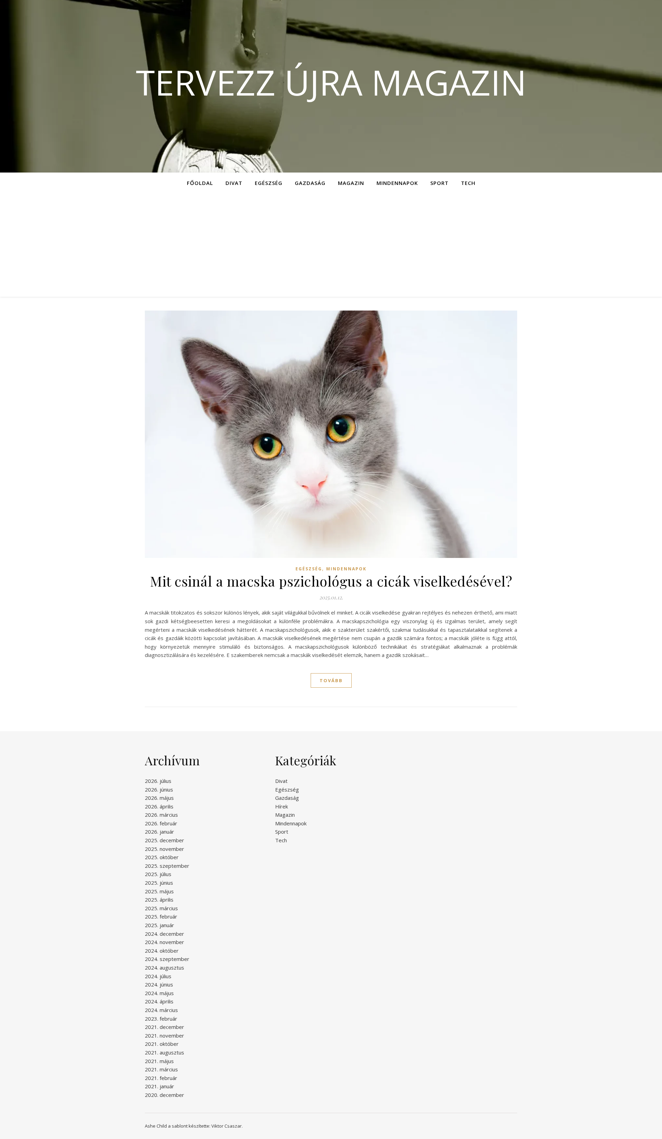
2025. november (164, 848)
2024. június (159, 984)
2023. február (161, 1018)
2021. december (164, 1026)
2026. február (161, 823)
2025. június (159, 882)
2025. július (158, 874)
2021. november (164, 1035)
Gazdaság (310, 182)
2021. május (159, 1061)
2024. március (161, 1010)
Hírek (281, 806)
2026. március (161, 814)
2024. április (159, 1001)
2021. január (159, 1086)
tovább (331, 680)
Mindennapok (397, 182)
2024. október (162, 950)
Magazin (351, 182)
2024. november (164, 942)
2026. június (159, 789)
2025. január (159, 925)
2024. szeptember (167, 958)
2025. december (164, 840)
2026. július (158, 780)
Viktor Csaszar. (227, 1126)
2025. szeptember (167, 865)
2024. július (158, 976)
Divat (233, 182)
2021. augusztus (164, 1052)
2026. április (159, 806)
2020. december (164, 1094)
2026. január (159, 831)
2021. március (161, 1069)
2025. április (159, 899)
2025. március (161, 908)
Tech (468, 182)
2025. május (159, 891)
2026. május (159, 797)
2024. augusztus (164, 967)
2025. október (162, 857)
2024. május (159, 993)
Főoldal (200, 182)
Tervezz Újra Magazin (331, 82)
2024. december (164, 933)
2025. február (161, 916)
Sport (439, 182)
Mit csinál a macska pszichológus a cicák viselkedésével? (331, 581)
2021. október (162, 1043)
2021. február (161, 1077)
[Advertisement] (331, 245)
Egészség (268, 182)
